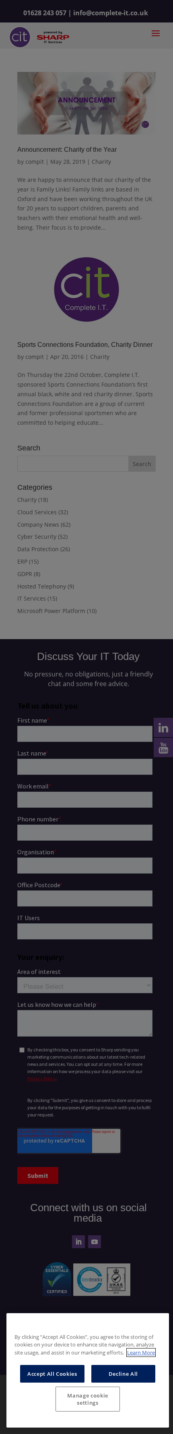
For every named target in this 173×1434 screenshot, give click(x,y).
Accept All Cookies (52, 1373)
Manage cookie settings (87, 1399)
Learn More (141, 1352)
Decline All (123, 1373)
